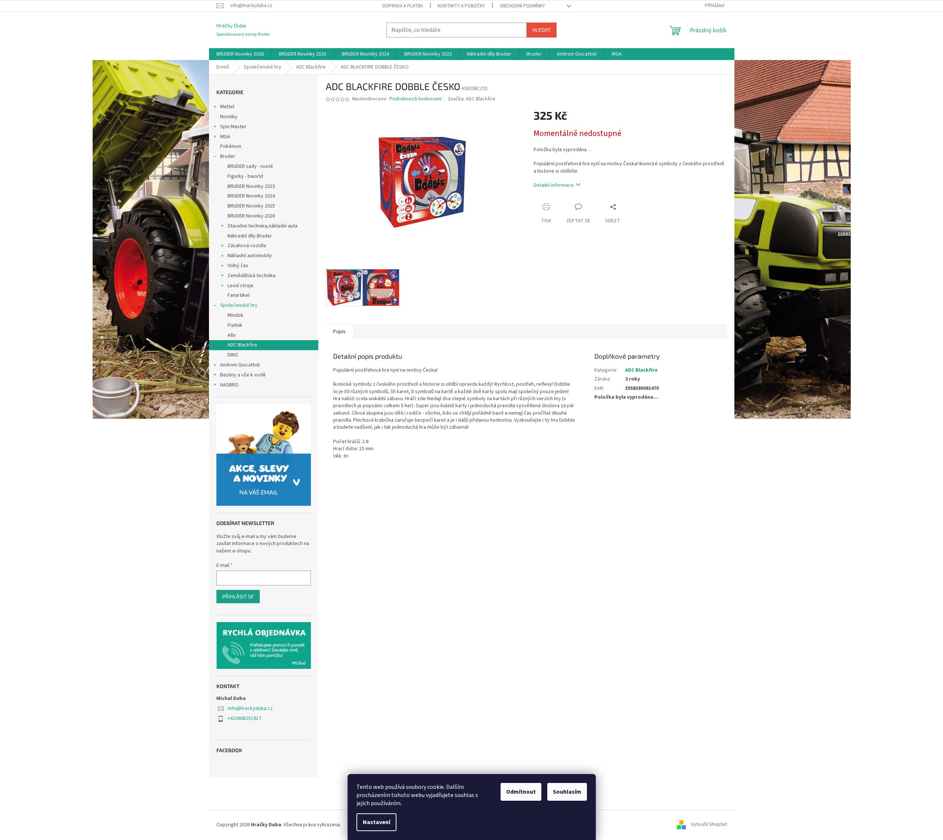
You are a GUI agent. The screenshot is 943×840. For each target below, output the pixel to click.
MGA (225, 136)
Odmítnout (521, 792)
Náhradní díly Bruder (250, 236)
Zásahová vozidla (247, 245)
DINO (233, 355)
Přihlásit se (238, 596)
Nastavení (376, 822)
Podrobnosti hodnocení (415, 99)
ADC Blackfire (242, 345)
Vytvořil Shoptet (709, 825)
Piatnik (235, 325)
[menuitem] (240, 54)
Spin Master (233, 126)
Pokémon (230, 146)
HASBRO (229, 385)
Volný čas (238, 265)
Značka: (471, 99)
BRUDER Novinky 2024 (251, 196)
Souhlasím (567, 792)
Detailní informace (554, 185)
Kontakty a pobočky (461, 6)
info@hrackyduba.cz (250, 708)
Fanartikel (238, 295)
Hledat (541, 30)
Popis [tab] (339, 331)
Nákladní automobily (250, 255)
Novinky (229, 116)
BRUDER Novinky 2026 (251, 216)
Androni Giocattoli (240, 365)
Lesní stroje (240, 285)
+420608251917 (244, 718)
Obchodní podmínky (522, 6)
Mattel (227, 106)
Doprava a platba (402, 6)
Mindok (235, 315)
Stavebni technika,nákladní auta (263, 226)
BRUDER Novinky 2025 (251, 206)
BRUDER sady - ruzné (250, 166)
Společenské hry (239, 305)
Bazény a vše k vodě (243, 375)
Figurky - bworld (245, 176)
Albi (232, 335)
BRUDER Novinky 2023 (251, 186)
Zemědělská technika (251, 275)
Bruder (227, 156)
